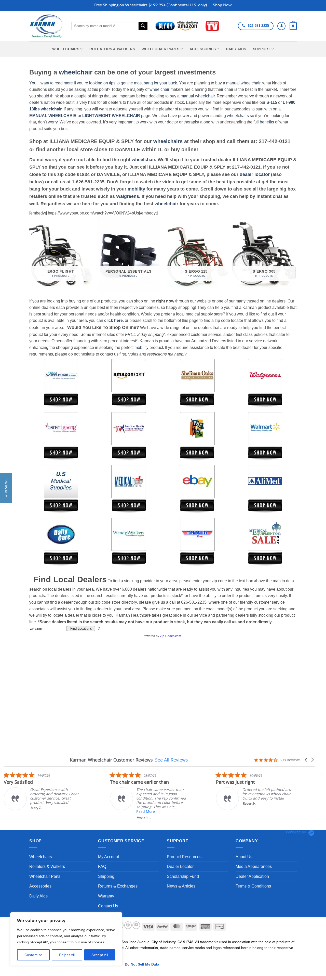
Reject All (67, 955)
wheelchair (75, 72)
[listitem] (42, 791)
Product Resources (184, 857)
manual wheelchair (243, 83)
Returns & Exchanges (118, 886)
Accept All (99, 955)
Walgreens (127, 196)
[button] (293, 26)
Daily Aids (236, 49)
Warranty (106, 896)
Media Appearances (254, 866)
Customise (33, 955)
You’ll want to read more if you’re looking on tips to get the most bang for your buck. (103, 83)
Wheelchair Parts (161, 49)
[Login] (281, 26)
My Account (108, 857)
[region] (66, 939)
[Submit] (143, 26)
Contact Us (108, 906)
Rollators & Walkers (112, 49)
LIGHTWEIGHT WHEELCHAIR (111, 115)
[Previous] (29, 256)
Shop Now (222, 5)
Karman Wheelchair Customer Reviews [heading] (111, 760)
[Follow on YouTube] (136, 925)
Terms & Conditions (253, 886)
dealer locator (255, 174)
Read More (145, 811)
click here (113, 320)
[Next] (295, 256)
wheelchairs (238, 115)
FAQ (102, 866)
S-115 (272, 102)
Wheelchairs (65, 49)
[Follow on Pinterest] (128, 925)
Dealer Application (252, 876)
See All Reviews (171, 760)
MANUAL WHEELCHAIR (53, 115)
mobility (136, 189)
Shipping (106, 876)
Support (261, 49)
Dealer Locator (180, 866)
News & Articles (181, 886)
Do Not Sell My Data (142, 964)
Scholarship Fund (183, 876)
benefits (267, 122)
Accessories (202, 49)
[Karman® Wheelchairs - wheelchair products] (46, 26)
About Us (244, 857)
